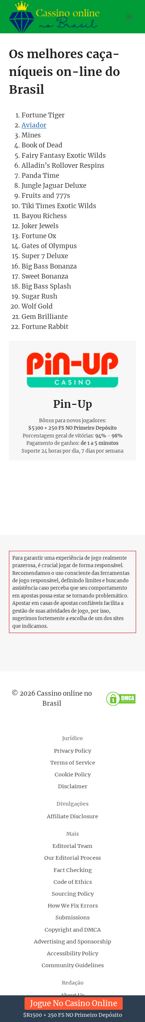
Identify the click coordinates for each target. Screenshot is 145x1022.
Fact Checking (73, 870)
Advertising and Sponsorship (72, 941)
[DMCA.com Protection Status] (121, 698)
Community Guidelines (73, 965)
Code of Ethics (73, 882)
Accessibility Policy (72, 953)
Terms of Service (72, 762)
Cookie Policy (73, 774)
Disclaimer (72, 786)
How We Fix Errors (73, 905)
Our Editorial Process (72, 858)
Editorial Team (72, 846)
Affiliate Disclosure (72, 816)
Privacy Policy (72, 751)
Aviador (34, 125)
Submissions (72, 917)
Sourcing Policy (73, 893)
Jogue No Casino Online (73, 1003)
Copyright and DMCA (73, 929)
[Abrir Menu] (129, 16)
